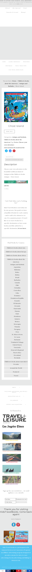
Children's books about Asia (16, 248)
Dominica (17, 295)
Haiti (17, 314)
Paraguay (17, 329)
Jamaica (17, 319)
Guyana (17, 311)
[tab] (9, 156)
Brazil (17, 277)
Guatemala (17, 308)
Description (9, 156)
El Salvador (17, 303)
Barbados (17, 280)
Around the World (16, 368)
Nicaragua (17, 324)
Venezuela (17, 347)
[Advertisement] (16, 43)
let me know (22, 228)
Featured (16, 372)
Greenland (17, 355)
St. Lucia (17, 337)
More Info (9, 131)
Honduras (17, 316)
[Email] (24, 571)
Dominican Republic (17, 298)
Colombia (17, 288)
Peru (17, 332)
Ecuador (17, 301)
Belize (17, 272)
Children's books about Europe (16, 252)
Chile (17, 285)
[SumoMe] (29, 571)
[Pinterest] (18, 571)
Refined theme (16, 567)
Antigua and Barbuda (19, 137)
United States (17, 345)
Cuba (17, 293)
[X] (13, 571)
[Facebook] (8, 571)
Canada (17, 282)
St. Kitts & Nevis (17, 334)
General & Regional (17, 350)
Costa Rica (17, 290)
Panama (17, 327)
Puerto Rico (17, 352)
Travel (16, 375)
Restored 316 (26, 567)
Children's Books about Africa (16, 255)
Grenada (17, 306)
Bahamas (17, 269)
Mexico (17, 321)
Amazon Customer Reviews (14, 159)
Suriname (17, 339)
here (18, 4)
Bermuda (17, 358)
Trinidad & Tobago (17, 342)
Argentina (17, 267)
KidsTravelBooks (16, 19)
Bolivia (17, 275)
